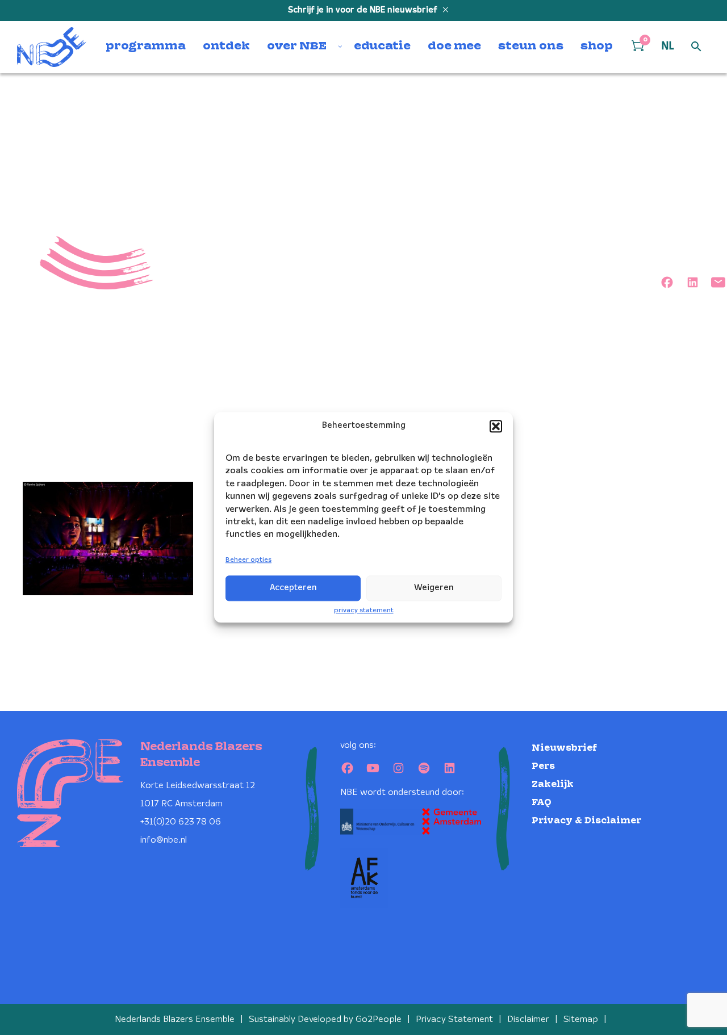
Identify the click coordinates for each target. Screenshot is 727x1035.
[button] (496, 426)
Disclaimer (528, 1019)
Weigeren (434, 588)
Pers (543, 766)
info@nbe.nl (163, 840)
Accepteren (293, 588)
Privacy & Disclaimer (586, 821)
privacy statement (364, 610)
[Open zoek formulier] (696, 47)
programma (146, 46)
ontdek (226, 46)
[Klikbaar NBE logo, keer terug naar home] (51, 47)
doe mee (454, 46)
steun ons (530, 46)
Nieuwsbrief (564, 748)
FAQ (541, 802)
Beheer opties (248, 560)
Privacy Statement (454, 1019)
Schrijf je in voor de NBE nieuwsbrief (364, 10)
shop (596, 46)
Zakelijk (553, 784)
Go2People (379, 1019)
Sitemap (580, 1019)
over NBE (297, 46)
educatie (382, 46)
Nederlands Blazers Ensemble (175, 1019)
